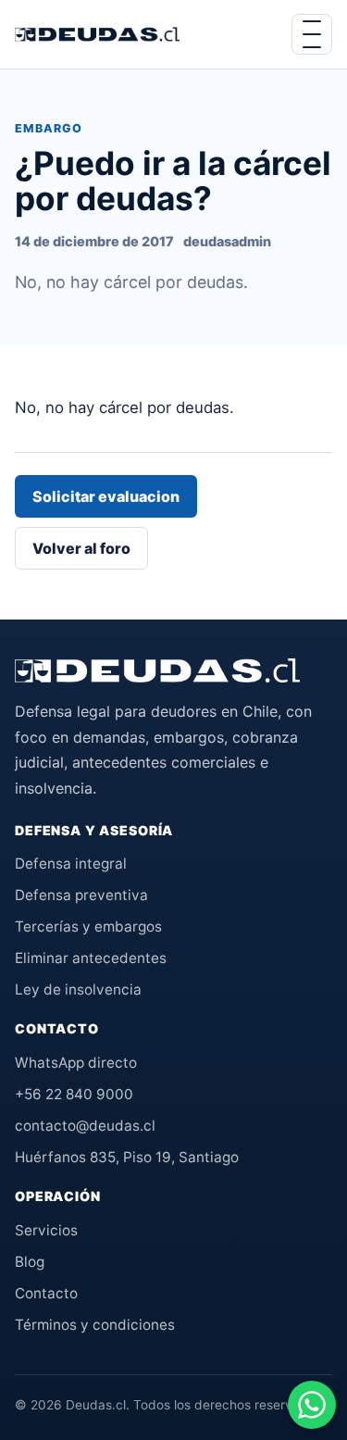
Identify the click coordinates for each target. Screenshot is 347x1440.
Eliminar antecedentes (91, 958)
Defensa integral (71, 863)
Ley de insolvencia (78, 989)
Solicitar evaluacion (106, 496)
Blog (29, 1262)
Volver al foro (81, 548)
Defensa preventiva (81, 895)
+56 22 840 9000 (74, 1094)
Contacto (46, 1293)
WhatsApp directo (76, 1062)
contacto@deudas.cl (85, 1125)
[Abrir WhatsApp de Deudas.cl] (312, 1405)
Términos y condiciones (95, 1325)
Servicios (46, 1230)
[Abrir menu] (311, 34)
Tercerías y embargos (88, 926)
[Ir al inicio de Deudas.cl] (157, 670)
